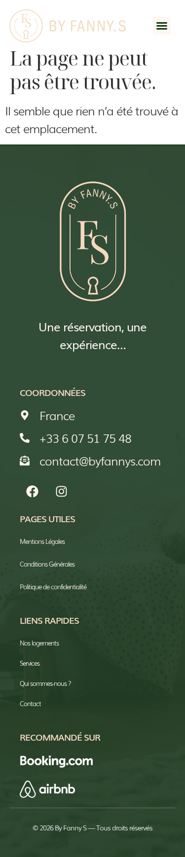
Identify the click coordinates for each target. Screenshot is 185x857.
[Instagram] (61, 491)
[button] (162, 26)
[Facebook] (32, 491)
